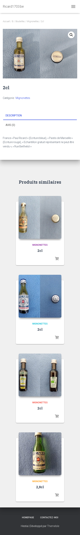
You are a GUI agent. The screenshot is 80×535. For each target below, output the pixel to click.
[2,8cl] (40, 453)
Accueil (6, 21)
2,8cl (40, 487)
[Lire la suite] (57, 259)
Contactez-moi (49, 517)
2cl (40, 250)
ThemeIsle (53, 526)
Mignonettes (33, 21)
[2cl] (40, 217)
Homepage (28, 517)
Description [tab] (14, 115)
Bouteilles (20, 21)
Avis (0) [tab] (10, 125)
